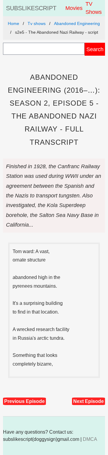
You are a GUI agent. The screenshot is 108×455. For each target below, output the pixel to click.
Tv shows (37, 23)
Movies (73, 8)
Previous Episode (24, 401)
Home (13, 23)
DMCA (90, 439)
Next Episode (88, 401)
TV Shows (94, 8)
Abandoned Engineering (77, 23)
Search (95, 49)
